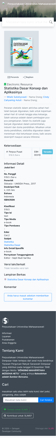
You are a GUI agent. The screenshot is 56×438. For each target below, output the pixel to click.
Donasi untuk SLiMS (17, 409)
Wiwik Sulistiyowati (17, 97)
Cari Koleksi (46, 400)
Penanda (14, 77)
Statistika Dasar (12, 245)
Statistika (9, 241)
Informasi (7, 333)
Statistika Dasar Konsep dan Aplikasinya (28, 279)
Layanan (6, 336)
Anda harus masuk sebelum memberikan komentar (28, 297)
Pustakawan (8, 339)
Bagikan (29, 77)
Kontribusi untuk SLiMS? (19, 415)
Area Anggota (9, 342)
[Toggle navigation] (6, 9)
